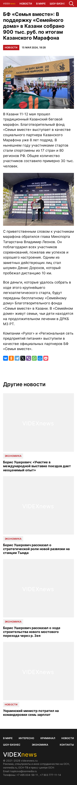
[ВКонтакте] (5, 358)
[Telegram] (17, 358)
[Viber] (28, 358)
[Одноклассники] (11, 358)
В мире (41, 3)
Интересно (26, 738)
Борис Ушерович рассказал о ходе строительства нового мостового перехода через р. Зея (31, 632)
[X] (22, 358)
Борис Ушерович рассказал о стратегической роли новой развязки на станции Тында (36, 549)
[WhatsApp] (34, 358)
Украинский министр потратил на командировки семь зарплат (31, 713)
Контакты (67, 744)
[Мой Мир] (40, 358)
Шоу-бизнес (58, 3)
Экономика (13, 455)
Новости (26, 3)
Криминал (47, 738)
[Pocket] (45, 358)
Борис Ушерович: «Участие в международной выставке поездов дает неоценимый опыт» (37, 466)
